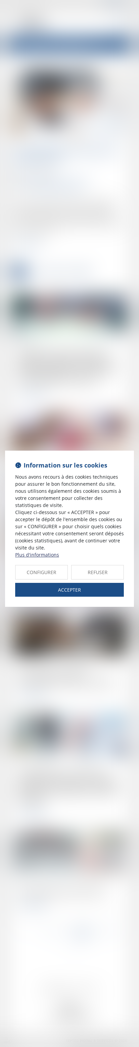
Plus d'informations (37, 554)
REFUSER (98, 572)
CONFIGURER (41, 572)
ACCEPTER (69, 590)
